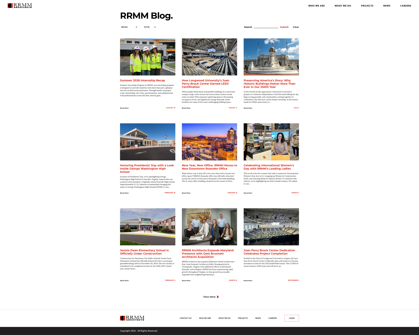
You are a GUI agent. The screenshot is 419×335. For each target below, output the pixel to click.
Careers (405, 5)
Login (292, 318)
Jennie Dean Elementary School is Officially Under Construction (144, 252)
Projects (367, 5)
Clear (296, 27)
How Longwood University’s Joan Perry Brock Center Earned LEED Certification (205, 84)
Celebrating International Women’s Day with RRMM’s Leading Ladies (269, 167)
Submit (284, 27)
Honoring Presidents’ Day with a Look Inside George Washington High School (147, 168)
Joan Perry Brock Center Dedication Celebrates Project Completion (269, 252)
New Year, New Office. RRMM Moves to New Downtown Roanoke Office (209, 167)
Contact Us (185, 318)
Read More (124, 108)
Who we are (316, 5)
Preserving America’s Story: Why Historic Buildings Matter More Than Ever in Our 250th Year (269, 84)
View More (209, 297)
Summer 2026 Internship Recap (142, 80)
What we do (343, 5)
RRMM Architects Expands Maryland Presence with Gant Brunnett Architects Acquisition (208, 253)
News (387, 5)
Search (248, 27)
